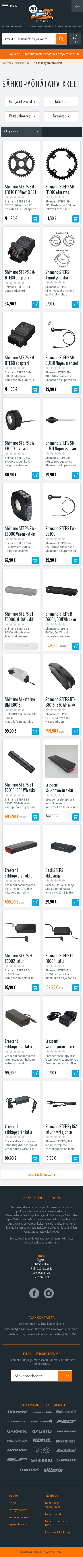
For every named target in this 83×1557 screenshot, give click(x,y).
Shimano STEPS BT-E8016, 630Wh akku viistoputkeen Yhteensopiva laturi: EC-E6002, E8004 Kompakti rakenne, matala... (60, 723)
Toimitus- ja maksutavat (52, 1505)
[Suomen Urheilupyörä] (41, 6)
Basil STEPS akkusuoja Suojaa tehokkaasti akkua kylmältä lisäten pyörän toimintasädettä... (60, 892)
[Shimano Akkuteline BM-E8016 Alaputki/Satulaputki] (21, 676)
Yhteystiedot (18, 1510)
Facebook (51, 1496)
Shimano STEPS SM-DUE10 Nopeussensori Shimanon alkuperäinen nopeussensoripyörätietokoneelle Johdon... (61, 379)
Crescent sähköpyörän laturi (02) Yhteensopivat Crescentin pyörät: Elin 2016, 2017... (21, 1147)
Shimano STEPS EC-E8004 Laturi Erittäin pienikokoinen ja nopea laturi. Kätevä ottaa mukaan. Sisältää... (60, 978)
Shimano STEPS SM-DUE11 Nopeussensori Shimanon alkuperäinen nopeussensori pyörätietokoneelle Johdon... (60, 467)
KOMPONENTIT (24, 63)
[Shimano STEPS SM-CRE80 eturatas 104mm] (61, 164)
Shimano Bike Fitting (58, 1532)
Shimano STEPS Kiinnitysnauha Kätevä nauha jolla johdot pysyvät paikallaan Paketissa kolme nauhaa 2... (61, 296)
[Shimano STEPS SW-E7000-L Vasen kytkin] (21, 420)
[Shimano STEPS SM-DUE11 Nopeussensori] (61, 420)
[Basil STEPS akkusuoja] (61, 847)
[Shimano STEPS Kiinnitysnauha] (61, 249)
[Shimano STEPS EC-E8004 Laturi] (61, 932)
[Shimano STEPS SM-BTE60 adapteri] (21, 334)
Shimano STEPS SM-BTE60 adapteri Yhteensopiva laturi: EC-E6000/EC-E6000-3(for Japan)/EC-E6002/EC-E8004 (20, 381)
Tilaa (65, 1376)
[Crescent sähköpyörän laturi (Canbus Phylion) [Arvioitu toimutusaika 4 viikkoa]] (21, 1018)
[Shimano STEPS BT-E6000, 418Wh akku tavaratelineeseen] (21, 591)
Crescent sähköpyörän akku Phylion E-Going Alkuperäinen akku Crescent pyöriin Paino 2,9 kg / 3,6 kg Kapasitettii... (20, 894)
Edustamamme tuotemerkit (41, 1405)
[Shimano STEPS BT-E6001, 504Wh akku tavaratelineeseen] (61, 591)
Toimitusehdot (54, 1514)
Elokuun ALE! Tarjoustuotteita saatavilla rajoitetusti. (41, 54)
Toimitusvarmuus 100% (56, 1523)
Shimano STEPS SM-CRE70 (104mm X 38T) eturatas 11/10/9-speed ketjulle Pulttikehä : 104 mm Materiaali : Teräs (20, 209)
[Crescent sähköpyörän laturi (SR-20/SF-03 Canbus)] (61, 1018)
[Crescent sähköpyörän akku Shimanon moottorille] (61, 762)
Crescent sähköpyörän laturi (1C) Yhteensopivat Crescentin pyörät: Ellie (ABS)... (61, 1061)
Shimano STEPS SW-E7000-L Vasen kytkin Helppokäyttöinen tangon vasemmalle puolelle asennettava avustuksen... (19, 467)
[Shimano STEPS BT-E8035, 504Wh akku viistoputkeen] (21, 762)
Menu (13, 6)
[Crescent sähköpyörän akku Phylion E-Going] (21, 847)
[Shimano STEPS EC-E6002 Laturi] (21, 932)
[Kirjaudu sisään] (77, 6)
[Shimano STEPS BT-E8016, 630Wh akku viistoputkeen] (61, 676)
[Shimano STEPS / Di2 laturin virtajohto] (61, 1103)
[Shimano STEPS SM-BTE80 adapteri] (21, 249)
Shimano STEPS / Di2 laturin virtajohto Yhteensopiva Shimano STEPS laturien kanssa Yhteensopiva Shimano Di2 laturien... (60, 1150)
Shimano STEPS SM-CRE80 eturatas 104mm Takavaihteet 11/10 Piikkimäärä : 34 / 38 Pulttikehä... (60, 209)
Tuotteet (6, 63)
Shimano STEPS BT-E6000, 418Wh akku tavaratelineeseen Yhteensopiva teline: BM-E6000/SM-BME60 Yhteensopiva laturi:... (21, 638)
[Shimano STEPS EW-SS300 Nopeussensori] (61, 505)
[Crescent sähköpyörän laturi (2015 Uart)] (21, 1103)
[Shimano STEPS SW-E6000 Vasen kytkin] (21, 505)
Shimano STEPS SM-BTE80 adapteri (18, 289)
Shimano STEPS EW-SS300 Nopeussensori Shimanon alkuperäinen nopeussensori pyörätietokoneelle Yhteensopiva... (60, 552)
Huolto (13, 1496)
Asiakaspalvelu (19, 1517)
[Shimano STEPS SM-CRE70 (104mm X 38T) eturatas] (21, 164)
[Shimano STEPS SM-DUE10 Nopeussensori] (61, 334)
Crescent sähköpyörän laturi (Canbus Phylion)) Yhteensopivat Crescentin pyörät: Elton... (20, 1063)
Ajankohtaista (18, 1524)
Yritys (13, 1503)
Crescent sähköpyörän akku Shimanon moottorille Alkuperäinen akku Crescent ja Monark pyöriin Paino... (61, 807)
